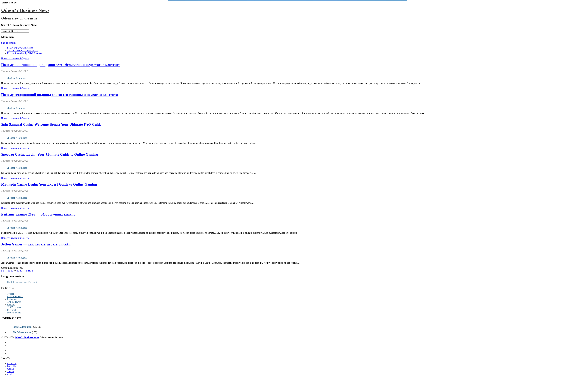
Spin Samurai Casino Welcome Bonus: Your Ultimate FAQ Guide (51, 124)
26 (9, 270)
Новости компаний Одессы (15, 58)
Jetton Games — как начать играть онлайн (36, 244)
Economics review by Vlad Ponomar (24, 53)
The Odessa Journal (21, 332)
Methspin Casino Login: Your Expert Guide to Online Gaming (49, 184)
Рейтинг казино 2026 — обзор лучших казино (38, 214)
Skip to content (8, 42)
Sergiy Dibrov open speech (20, 48)
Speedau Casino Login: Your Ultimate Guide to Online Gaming (49, 154)
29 (18, 270)
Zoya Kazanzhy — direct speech (22, 50)
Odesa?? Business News (25, 10)
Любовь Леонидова (17, 78)
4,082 (28, 270)
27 (12, 270)
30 (21, 270)
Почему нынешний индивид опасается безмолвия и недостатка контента (60, 65)
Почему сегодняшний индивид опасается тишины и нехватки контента (59, 95)
